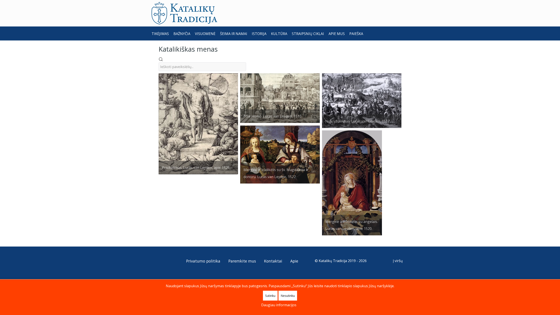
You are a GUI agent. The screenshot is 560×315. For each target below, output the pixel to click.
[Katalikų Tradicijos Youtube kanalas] (171, 261)
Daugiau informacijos (278, 305)
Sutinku (270, 296)
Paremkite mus (242, 261)
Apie (294, 261)
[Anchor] (221, 48)
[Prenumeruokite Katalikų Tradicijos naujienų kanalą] (155, 261)
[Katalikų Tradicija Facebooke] (163, 261)
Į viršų (398, 260)
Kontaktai (273, 261)
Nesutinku (288, 296)
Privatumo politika (203, 261)
